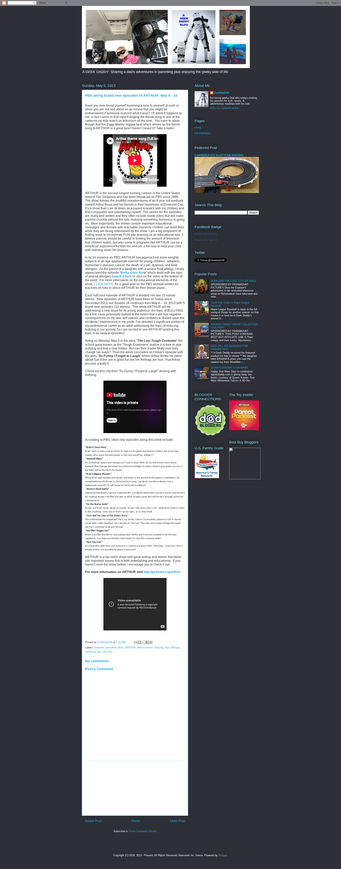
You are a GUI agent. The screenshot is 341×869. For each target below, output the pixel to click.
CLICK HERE (103, 284)
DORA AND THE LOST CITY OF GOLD (233, 280)
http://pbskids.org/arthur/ (162, 572)
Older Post (177, 821)
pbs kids (107, 651)
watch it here (122, 276)
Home (136, 821)
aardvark (99, 647)
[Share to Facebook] (147, 642)
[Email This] (136, 642)
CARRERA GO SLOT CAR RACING (219, 155)
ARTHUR (130, 647)
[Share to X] (143, 642)
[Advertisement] (135, 788)
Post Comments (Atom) (142, 831)
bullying (159, 647)
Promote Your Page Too (206, 240)
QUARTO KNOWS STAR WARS (229, 367)
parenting (90, 651)
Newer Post (93, 821)
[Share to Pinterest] (151, 642)
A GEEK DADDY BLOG (206, 234)
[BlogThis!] (139, 642)
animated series (115, 647)
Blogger (222, 855)
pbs (99, 651)
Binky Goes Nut (132, 272)
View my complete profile (224, 108)
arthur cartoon (145, 647)
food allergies (172, 647)
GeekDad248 (221, 92)
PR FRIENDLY (203, 133)
